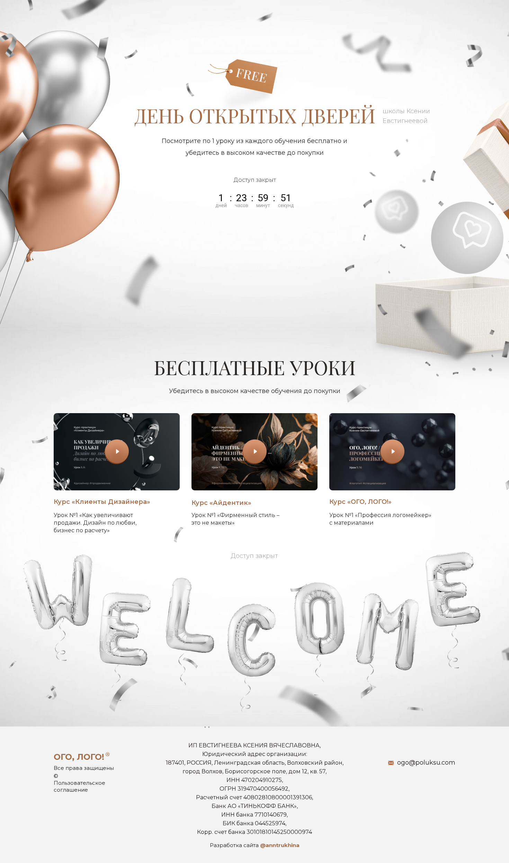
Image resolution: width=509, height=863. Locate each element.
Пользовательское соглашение (79, 786)
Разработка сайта (255, 845)
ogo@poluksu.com (426, 762)
